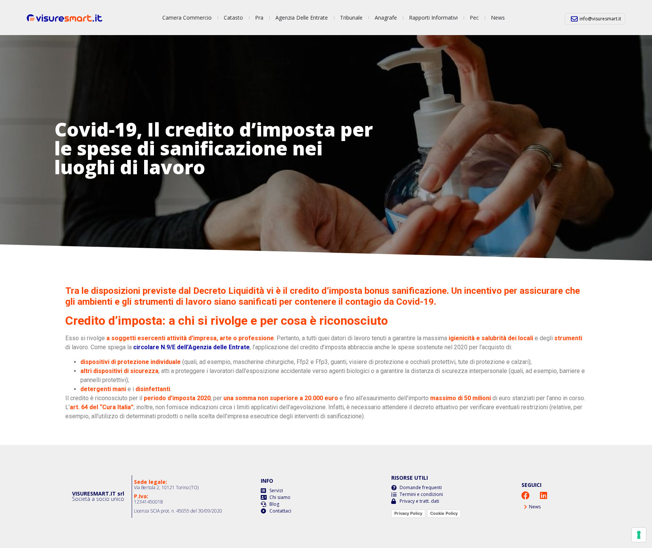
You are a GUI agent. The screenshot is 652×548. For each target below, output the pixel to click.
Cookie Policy (444, 513)
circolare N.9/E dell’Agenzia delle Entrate (191, 347)
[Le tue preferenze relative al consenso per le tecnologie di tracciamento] (639, 535)
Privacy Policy (408, 513)
